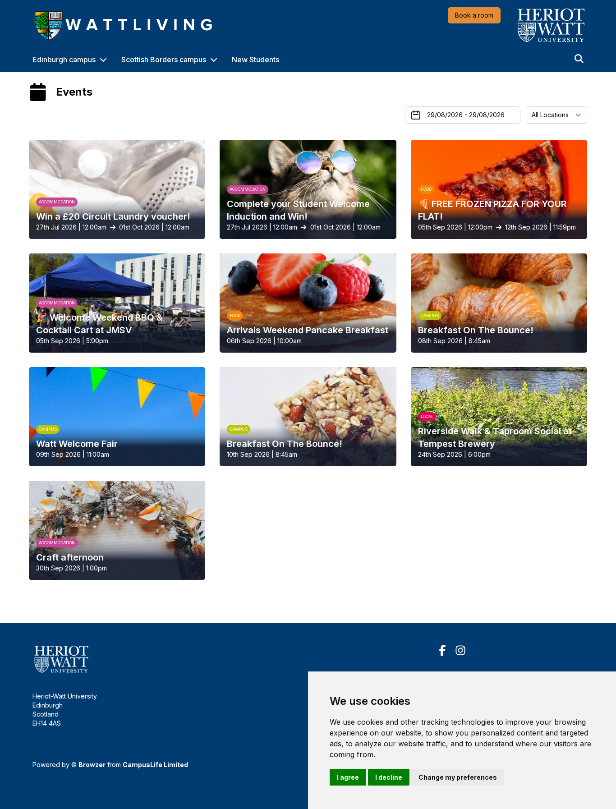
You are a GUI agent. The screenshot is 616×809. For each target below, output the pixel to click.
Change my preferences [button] (457, 777)
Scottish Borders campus (163, 59)
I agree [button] (348, 777)
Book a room (474, 15)
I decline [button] (388, 777)
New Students (255, 59)
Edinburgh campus (64, 59)
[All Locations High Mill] (556, 115)
